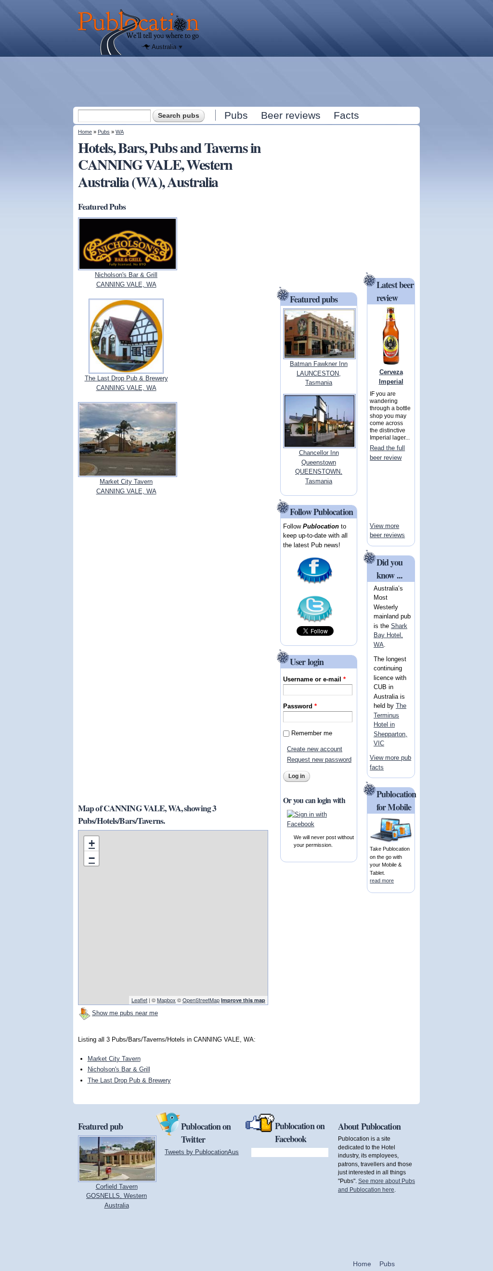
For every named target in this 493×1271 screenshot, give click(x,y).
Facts (346, 115)
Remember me (311, 733)
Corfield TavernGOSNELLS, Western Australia (116, 1196)
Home (85, 132)
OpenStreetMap (201, 1000)
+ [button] (92, 843)
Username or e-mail (314, 679)
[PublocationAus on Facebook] (315, 583)
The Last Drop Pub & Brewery (129, 1080)
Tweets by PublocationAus (202, 1152)
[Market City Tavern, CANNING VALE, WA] (127, 472)
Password (300, 706)
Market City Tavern (114, 1058)
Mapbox (166, 1000)
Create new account (314, 749)
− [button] (92, 858)
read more (382, 880)
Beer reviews (291, 115)
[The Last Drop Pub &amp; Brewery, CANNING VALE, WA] (126, 369)
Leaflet (139, 1000)
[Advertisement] (247, 81)
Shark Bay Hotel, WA (390, 635)
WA (120, 132)
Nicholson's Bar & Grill (119, 1069)
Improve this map (243, 1000)
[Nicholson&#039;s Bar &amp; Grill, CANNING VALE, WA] (127, 265)
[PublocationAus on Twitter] (315, 621)
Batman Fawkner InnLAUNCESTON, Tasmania (319, 373)
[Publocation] (141, 32)
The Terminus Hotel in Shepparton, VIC (390, 724)
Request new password (319, 759)
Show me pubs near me (125, 1013)
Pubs (236, 115)
